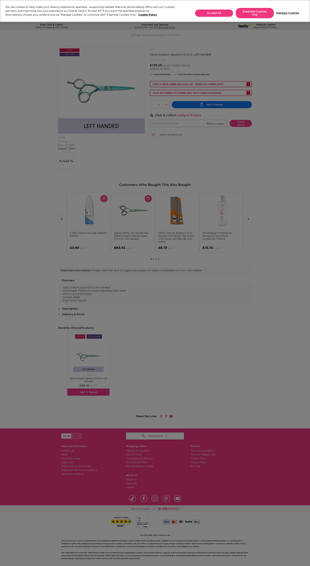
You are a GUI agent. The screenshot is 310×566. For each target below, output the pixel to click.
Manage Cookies (286, 13)
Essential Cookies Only (255, 13)
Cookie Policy (147, 14)
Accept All (214, 13)
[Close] (304, 10)
